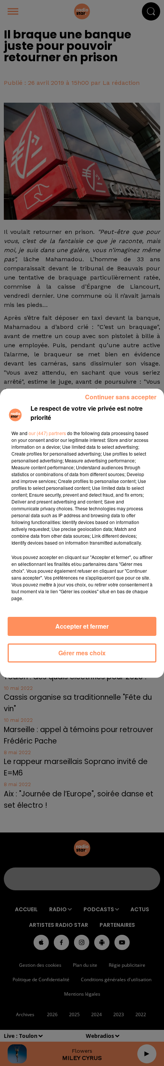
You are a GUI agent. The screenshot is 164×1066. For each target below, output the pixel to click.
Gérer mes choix (82, 652)
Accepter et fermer (82, 626)
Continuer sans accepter (120, 396)
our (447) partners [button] (47, 433)
